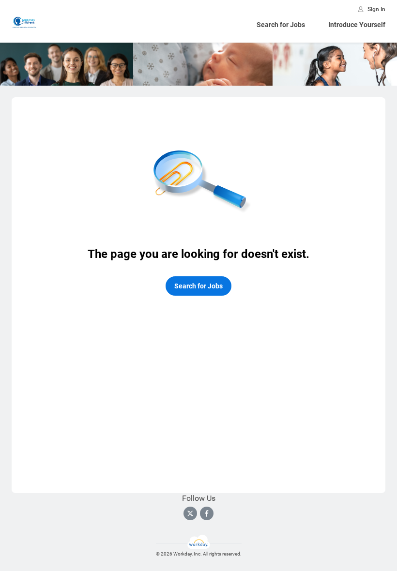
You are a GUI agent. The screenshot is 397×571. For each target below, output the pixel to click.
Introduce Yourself (356, 25)
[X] (190, 513)
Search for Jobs (281, 25)
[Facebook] (207, 513)
